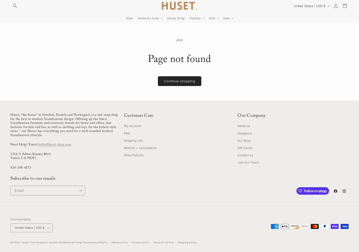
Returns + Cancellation (140, 148)
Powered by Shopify (95, 242)
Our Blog (243, 140)
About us (243, 126)
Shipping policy (187, 242)
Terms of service (163, 242)
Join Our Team (248, 162)
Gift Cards (244, 148)
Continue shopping (179, 81)
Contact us (245, 155)
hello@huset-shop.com (54, 144)
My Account (132, 126)
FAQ (127, 133)
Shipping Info (133, 140)
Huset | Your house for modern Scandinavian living (51, 242)
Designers (244, 133)
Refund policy (119, 242)
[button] (15, 5)
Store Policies (134, 155)
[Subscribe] (80, 190)
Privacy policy (140, 242)
